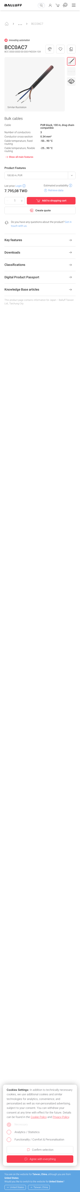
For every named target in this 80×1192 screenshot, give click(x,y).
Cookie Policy (39, 1117)
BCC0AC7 (37, 23)
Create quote (43, 210)
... (20, 22)
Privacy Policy (61, 1117)
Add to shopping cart (54, 200)
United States (17, 1187)
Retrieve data (55, 190)
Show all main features (21, 157)
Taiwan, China (40, 1187)
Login (18, 185)
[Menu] (74, 5)
